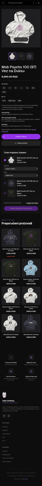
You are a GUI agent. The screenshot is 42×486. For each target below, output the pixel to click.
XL (27, 88)
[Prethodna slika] (17, 39)
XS (4, 88)
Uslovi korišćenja (7, 458)
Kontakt (5, 451)
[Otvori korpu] (39, 3)
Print (3, 441)
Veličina (6, 165)
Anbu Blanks (6, 434)
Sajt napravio (21, 479)
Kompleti (5, 430)
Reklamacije (6, 454)
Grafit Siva (11, 100)
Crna (3, 100)
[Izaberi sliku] (12, 56)
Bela (19, 100)
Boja (5, 172)
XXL (33, 88)
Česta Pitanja (6, 461)
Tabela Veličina (22, 143)
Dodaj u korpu (21, 137)
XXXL (4, 92)
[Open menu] (3, 3)
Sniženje (5, 427)
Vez (3, 437)
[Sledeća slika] (24, 39)
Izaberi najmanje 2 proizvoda (21, 208)
